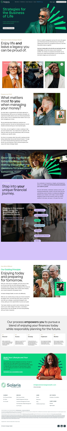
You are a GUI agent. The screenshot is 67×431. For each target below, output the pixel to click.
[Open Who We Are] (25, 1)
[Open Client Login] (55, 2)
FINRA (52, 415)
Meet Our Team (60, 121)
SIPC (54, 415)
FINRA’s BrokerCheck (18, 410)
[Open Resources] (32, 1)
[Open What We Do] (19, 1)
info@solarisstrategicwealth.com (45, 385)
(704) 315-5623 (37, 387)
